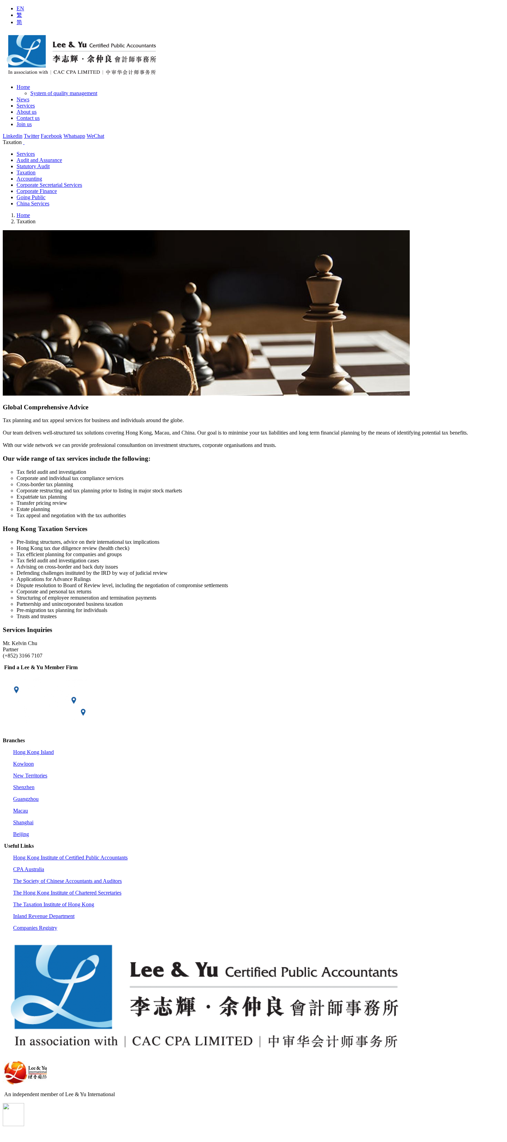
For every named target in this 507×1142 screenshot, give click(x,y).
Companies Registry (35, 928)
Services (26, 106)
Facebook (51, 136)
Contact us (28, 118)
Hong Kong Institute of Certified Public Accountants (70, 857)
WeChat (95, 136)
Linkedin (12, 136)
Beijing (21, 834)
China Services (33, 203)
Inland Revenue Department (43, 916)
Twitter (31, 136)
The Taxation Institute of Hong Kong (53, 904)
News (23, 99)
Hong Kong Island (33, 752)
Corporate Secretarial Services (49, 185)
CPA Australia (28, 869)
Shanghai (23, 822)
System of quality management (63, 93)
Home (23, 87)
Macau (20, 811)
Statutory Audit (33, 166)
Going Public (31, 197)
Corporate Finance (37, 191)
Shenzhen (23, 787)
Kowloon (23, 764)
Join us (24, 124)
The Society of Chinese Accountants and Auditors (67, 881)
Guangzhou (26, 799)
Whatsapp (74, 136)
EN (20, 8)
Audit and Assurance (39, 160)
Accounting (29, 179)
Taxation (26, 172)
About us (27, 112)
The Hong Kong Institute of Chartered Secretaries (67, 893)
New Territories (30, 775)
